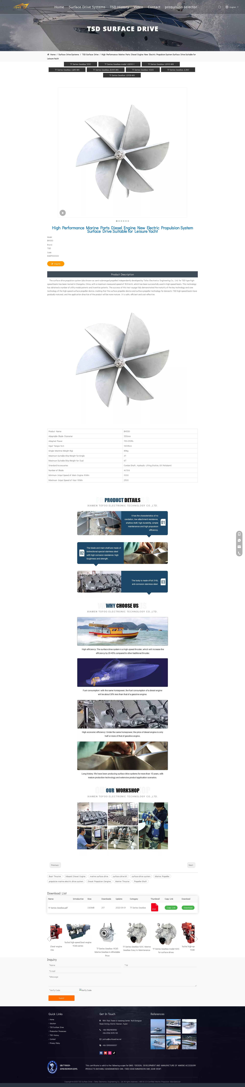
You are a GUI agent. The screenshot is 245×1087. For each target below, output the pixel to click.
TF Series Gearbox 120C (80, 64)
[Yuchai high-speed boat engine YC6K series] (185, 932)
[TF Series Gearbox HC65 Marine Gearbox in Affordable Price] (97, 933)
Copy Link (171, 907)
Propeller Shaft (140, 881)
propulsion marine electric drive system (66, 881)
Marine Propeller (162, 876)
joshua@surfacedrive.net (111, 1039)
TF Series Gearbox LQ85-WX (67, 69)
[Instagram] (109, 1053)
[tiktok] (114, 1053)
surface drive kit (120, 876)
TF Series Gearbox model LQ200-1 (119, 64)
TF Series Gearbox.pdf (58, 907)
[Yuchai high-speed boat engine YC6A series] (67, 930)
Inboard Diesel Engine (75, 876)
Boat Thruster (55, 876)
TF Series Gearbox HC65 (143, 69)
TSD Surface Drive (57, 1027)
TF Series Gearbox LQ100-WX (161, 64)
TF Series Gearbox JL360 (178, 69)
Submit (61, 998)
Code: (49, 252)
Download (188, 907)
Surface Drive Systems (87, 7)
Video (138, 7)
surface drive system (141, 876)
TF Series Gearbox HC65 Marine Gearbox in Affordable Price (96, 952)
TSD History (119, 7)
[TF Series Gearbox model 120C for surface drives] (155, 933)
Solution (53, 1023)
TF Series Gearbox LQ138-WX (122, 75)
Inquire (57, 263)
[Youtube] (105, 1053)
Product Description (122, 274)
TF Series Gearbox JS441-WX (105, 69)
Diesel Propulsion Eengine (99, 881)
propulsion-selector (181, 7)
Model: (49, 237)
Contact (154, 7)
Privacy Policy (55, 1043)
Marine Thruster (122, 881)
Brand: (49, 245)
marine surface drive (99, 876)
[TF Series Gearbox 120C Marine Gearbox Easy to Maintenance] (126, 932)
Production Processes (58, 1031)
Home (59, 7)
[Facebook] (101, 1053)
